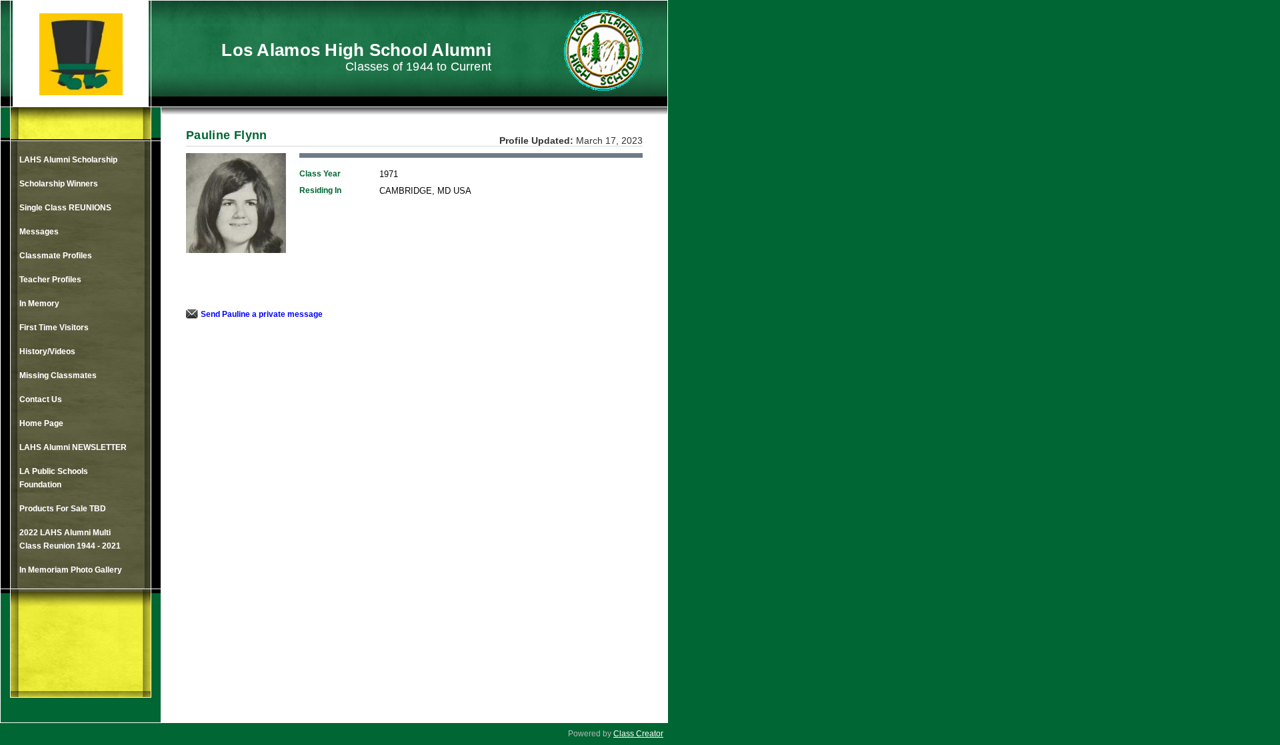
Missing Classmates (58, 375)
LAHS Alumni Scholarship (68, 159)
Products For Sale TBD (62, 508)
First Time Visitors (54, 327)
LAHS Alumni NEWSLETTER (73, 447)
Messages (39, 231)
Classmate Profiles (55, 255)
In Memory (39, 303)
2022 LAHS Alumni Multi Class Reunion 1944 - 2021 (70, 539)
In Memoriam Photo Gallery (70, 570)
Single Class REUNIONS (65, 207)
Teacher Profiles (50, 279)
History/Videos (47, 351)
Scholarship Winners (58, 183)
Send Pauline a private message (262, 314)
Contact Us (40, 399)
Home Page (41, 423)
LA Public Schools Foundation (53, 478)
